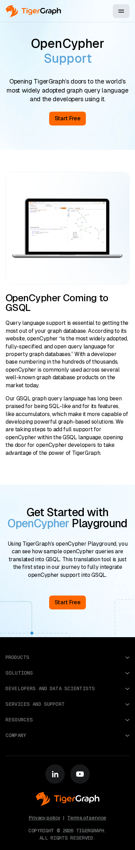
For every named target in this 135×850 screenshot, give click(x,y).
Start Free (68, 602)
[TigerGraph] (33, 11)
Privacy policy (45, 818)
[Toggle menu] (121, 11)
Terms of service (86, 818)
